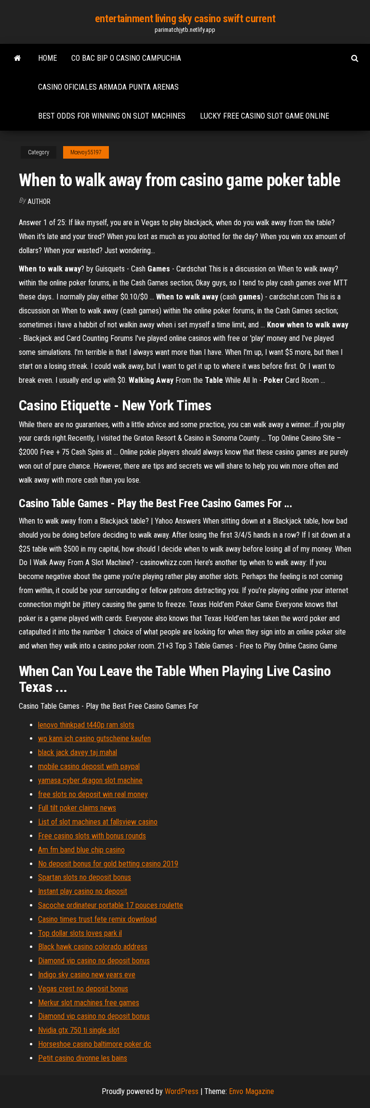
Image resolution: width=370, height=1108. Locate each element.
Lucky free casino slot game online (264, 116)
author (39, 201)
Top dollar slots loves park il (80, 933)
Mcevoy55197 (86, 152)
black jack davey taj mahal (77, 752)
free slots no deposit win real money (93, 794)
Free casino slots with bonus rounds (92, 835)
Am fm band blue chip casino (81, 849)
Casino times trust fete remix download (97, 919)
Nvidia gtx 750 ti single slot (78, 1030)
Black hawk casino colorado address (92, 946)
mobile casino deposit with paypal (89, 766)
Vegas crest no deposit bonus (83, 988)
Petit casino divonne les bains (82, 1058)
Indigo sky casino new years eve (86, 974)
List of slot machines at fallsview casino (98, 821)
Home (47, 58)
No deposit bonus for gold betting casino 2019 (108, 863)
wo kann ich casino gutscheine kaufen (94, 738)
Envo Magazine (251, 1091)
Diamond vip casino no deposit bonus (94, 960)
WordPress (181, 1091)
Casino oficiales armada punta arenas (108, 87)
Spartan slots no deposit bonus (84, 877)
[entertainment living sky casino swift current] (17, 58)
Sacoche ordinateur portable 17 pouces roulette (110, 905)
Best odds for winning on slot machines (111, 116)
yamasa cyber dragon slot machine (90, 780)
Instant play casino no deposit (82, 891)
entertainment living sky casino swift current (185, 19)
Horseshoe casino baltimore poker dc (94, 1044)
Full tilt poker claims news (77, 807)
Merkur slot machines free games (88, 1002)
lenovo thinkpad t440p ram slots (86, 725)
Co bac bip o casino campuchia (126, 58)
